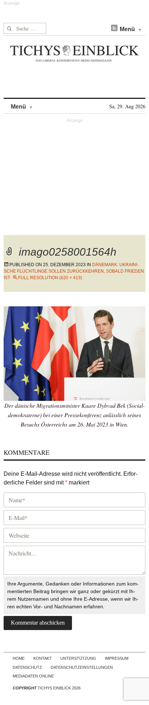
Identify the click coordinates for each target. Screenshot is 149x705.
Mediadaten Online (33, 676)
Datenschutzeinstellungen (82, 667)
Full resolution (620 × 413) (50, 277)
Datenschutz (27, 667)
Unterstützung (78, 658)
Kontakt (42, 658)
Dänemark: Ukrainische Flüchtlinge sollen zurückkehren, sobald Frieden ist (74, 271)
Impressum (116, 658)
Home (19, 658)
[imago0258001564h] (74, 352)
